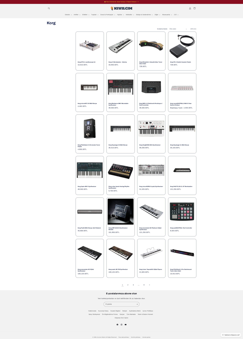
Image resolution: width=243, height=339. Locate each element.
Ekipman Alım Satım (121, 318)
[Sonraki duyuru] (196, 2)
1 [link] (122, 285)
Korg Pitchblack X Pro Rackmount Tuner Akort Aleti (181, 270)
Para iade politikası (124, 337)
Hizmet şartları (146, 337)
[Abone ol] (137, 304)
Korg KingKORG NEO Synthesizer (150, 145)
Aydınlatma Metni (135, 311)
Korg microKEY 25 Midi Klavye (87, 103)
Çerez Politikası (148, 311)
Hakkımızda (92, 311)
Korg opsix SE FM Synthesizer (118, 269)
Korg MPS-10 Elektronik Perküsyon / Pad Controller (151, 104)
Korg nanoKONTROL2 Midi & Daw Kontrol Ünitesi (180, 104)
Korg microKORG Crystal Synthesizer (151, 186)
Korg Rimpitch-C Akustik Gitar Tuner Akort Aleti (150, 62)
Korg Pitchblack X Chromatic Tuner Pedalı (89, 145)
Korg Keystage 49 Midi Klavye (118, 145)
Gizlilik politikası (135, 337)
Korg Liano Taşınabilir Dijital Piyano (150, 269)
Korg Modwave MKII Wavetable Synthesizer (118, 104)
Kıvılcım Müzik (101, 337)
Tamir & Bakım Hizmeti (145, 314)
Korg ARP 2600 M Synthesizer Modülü (118, 228)
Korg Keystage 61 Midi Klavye (179, 145)
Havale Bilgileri (115, 311)
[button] (49, 8)
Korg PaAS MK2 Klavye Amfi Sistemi (89, 228)
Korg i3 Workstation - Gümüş (118, 62)
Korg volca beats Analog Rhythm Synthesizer (119, 187)
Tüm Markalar (131, 314)
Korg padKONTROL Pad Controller (181, 228)
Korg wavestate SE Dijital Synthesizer (86, 270)
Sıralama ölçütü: (162, 29)
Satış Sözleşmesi (94, 314)
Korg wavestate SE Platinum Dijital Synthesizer (150, 228)
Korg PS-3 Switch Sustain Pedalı (180, 62)
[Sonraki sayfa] (149, 285)
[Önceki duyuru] (47, 2)
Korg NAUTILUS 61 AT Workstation (181, 186)
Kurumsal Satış (103, 311)
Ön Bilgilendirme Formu (110, 314)
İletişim (124, 311)
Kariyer (122, 314)
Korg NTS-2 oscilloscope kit (86, 62)
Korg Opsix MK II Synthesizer (87, 186)
